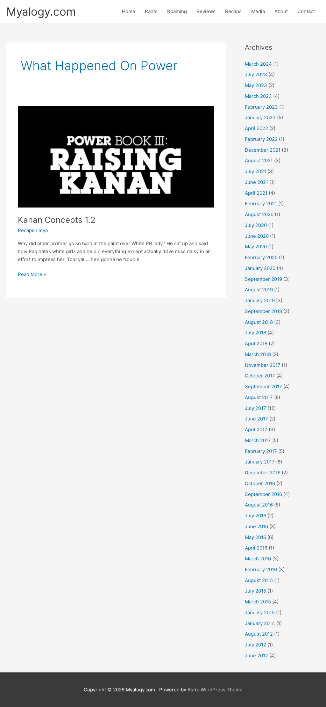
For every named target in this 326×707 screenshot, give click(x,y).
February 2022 (261, 139)
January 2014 (260, 623)
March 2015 (258, 602)
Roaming (177, 11)
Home (128, 11)
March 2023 (258, 96)
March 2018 (258, 354)
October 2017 (260, 376)
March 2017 (258, 440)
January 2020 (260, 268)
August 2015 (259, 580)
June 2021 (256, 182)
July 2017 (255, 408)
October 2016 (260, 483)
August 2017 (259, 397)
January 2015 (260, 612)
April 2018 (256, 343)
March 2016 (258, 559)
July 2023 (256, 74)
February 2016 (261, 569)
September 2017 (263, 386)
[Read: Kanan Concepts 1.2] (116, 156)
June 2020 (257, 236)
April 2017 (256, 429)
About (281, 11)
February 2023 (261, 107)
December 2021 (262, 150)
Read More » (32, 274)
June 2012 (256, 655)
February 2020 (261, 257)
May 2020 (256, 247)
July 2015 (255, 591)
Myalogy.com (41, 11)
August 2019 (259, 290)
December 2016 (262, 473)
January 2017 (260, 462)
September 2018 (263, 311)
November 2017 (262, 365)
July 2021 (255, 171)
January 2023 (260, 117)
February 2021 (261, 203)
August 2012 (259, 634)
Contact (306, 11)
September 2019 (263, 279)
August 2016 (259, 505)
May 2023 (256, 85)
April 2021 (256, 193)
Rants (151, 11)
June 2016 (256, 526)
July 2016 (255, 516)
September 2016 (263, 494)
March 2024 (258, 64)
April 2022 (256, 128)
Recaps (233, 11)
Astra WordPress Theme (215, 690)
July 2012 (255, 645)
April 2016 (256, 548)
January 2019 (260, 300)
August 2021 (259, 160)
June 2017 (256, 419)
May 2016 (255, 537)
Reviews (206, 11)
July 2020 (256, 225)
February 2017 (261, 451)
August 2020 (259, 214)
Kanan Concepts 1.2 (57, 220)
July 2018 (255, 333)
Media (258, 11)
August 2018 (259, 322)
